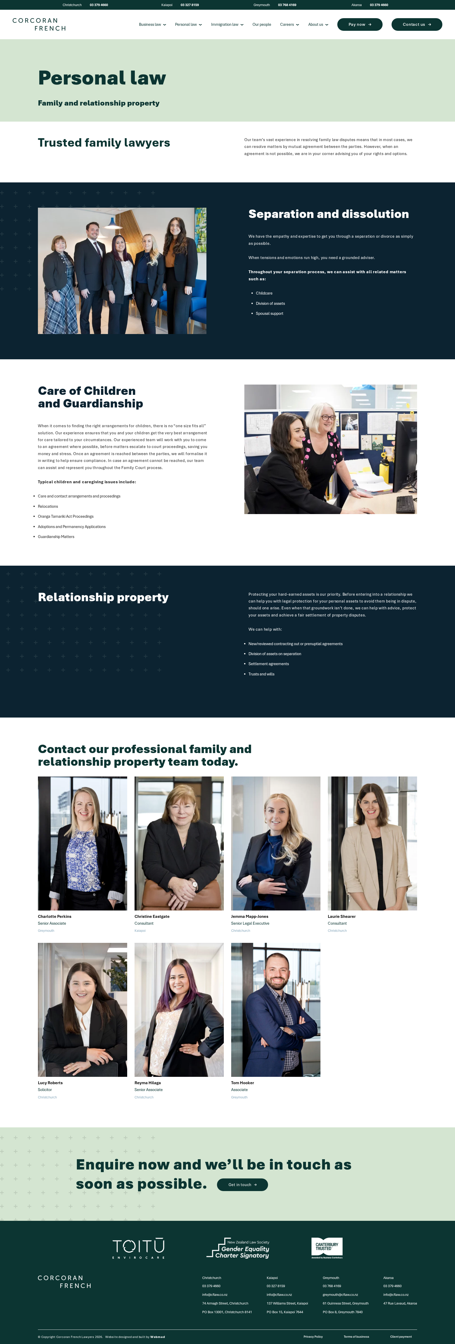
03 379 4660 (99, 5)
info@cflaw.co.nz (215, 1294)
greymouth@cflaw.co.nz (340, 1294)
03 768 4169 (287, 5)
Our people (262, 24)
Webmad (157, 1337)
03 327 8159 (190, 5)
